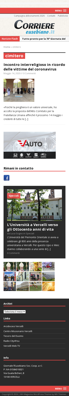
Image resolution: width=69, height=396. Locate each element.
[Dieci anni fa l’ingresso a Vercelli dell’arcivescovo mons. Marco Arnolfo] (10, 269)
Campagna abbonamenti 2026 (29, 15)
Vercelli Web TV (12, 345)
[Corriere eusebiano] (34, 27)
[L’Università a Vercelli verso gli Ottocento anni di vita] (34, 218)
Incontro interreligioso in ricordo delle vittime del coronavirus (34, 67)
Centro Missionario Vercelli (18, 331)
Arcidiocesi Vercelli (13, 326)
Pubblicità (63, 15)
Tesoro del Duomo (13, 336)
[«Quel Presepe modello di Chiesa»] (22, 269)
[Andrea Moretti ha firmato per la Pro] (35, 288)
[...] (26, 119)
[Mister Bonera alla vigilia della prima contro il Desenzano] (48, 269)
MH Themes (60, 394)
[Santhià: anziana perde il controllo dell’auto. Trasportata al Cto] (35, 279)
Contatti (51, 15)
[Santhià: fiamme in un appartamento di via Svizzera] (10, 288)
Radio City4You (11, 340)
